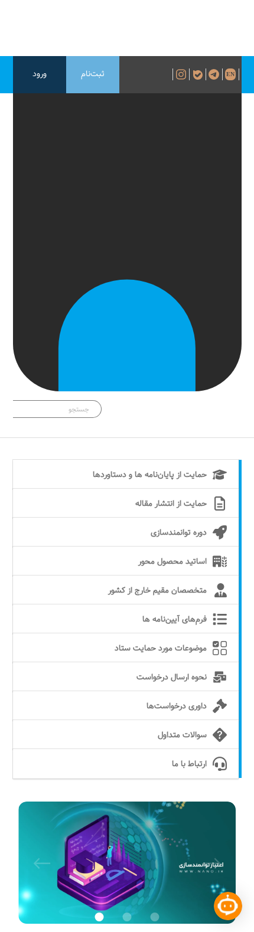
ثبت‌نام (93, 74)
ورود (39, 74)
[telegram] (216, 74)
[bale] (199, 74)
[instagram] (181, 74)
